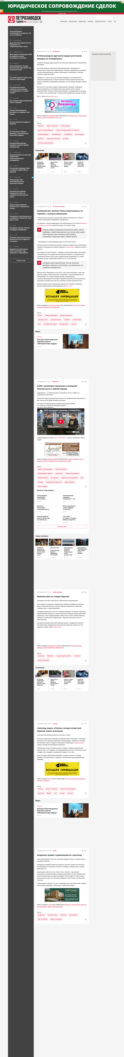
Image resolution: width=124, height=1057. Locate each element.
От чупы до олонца (59, 206)
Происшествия (100, 21)
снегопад (41, 793)
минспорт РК (73, 915)
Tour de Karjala (42, 919)
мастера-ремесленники (45, 143)
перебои (67, 320)
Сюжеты (90, 21)
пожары (40, 482)
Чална (40, 315)
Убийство (50, 656)
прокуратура (64, 324)
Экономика (73, 21)
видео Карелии (43, 478)
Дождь (49, 793)
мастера (65, 138)
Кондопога (41, 915)
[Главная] (11, 22)
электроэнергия (56, 320)
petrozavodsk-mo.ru (52, 96)
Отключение (77, 320)
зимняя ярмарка (43, 134)
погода (62, 793)
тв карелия (54, 478)
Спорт (109, 21)
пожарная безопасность (54, 482)
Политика (63, 21)
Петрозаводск (65, 126)
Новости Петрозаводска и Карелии (67, 130)
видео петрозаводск (72, 473)
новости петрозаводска (45, 130)
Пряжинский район (50, 324)
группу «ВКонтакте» (60, 438)
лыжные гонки (52, 915)
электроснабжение (51, 315)
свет (39, 324)
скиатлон (63, 915)
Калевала (41, 656)
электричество (42, 320)
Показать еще (20, 260)
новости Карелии (52, 126)
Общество (82, 21)
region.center (57, 627)
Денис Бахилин (69, 482)
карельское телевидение (69, 478)
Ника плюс (59, 473)
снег (55, 793)
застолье (77, 656)
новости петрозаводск (45, 469)
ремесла (40, 138)
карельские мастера (53, 138)
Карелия (40, 126)
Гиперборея (68, 134)
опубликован (70, 247)
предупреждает (79, 743)
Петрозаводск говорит (45, 473)
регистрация (79, 134)
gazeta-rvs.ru (68, 286)
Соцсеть (73, 324)
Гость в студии (42, 486)
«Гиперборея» (56, 134)
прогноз (70, 793)
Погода (55, 724)
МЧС (82, 478)
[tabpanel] (41, 163)
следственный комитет (63, 656)
